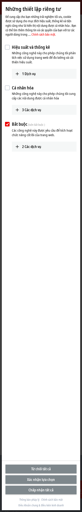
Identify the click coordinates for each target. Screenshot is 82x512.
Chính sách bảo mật (52, 500)
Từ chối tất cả (41, 468)
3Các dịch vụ (31, 109)
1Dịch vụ (29, 73)
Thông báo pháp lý (29, 500)
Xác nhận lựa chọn (41, 479)
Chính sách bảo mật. (43, 34)
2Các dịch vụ (31, 146)
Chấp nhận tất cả (41, 489)
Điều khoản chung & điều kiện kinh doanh (41, 505)
